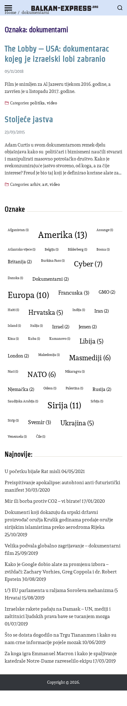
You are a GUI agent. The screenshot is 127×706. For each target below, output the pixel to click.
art (44, 184)
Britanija (20, 261)
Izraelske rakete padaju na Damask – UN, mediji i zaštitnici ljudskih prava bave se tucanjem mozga (58, 612)
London (18, 355)
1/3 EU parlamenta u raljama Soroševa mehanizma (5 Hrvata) (61, 594)
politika (37, 102)
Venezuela (17, 436)
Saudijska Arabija (23, 401)
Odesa (49, 388)
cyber (88, 264)
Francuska (73, 292)
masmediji (90, 357)
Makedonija (49, 354)
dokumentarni (50, 279)
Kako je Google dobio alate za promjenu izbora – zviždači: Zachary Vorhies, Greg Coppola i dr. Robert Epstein (61, 571)
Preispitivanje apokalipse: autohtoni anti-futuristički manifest (62, 486)
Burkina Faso (53, 260)
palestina (74, 388)
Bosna (103, 249)
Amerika (62, 234)
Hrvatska (45, 312)
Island (14, 325)
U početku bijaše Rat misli (32, 471)
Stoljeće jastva (29, 119)
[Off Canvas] (8, 8)
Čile (40, 436)
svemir (39, 422)
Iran (101, 310)
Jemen (88, 326)
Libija (92, 341)
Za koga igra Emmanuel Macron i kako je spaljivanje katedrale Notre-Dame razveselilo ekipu (61, 657)
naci (13, 371)
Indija (78, 310)
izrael (60, 326)
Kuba (34, 338)
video (52, 102)
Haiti (13, 310)
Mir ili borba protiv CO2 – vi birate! (43, 501)
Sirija (64, 405)
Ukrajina (77, 423)
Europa (28, 294)
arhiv (35, 184)
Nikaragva (75, 371)
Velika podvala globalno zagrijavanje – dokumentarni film (63, 549)
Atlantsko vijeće (21, 249)
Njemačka (21, 389)
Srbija (97, 401)
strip (13, 420)
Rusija (101, 389)
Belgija (52, 249)
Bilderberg (77, 249)
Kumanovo (59, 338)
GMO (107, 292)
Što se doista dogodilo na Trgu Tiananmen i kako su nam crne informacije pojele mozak (60, 638)
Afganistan (18, 230)
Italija (36, 325)
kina (13, 338)
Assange (104, 230)
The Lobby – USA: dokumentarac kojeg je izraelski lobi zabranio (57, 53)
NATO (41, 374)
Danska (15, 278)
